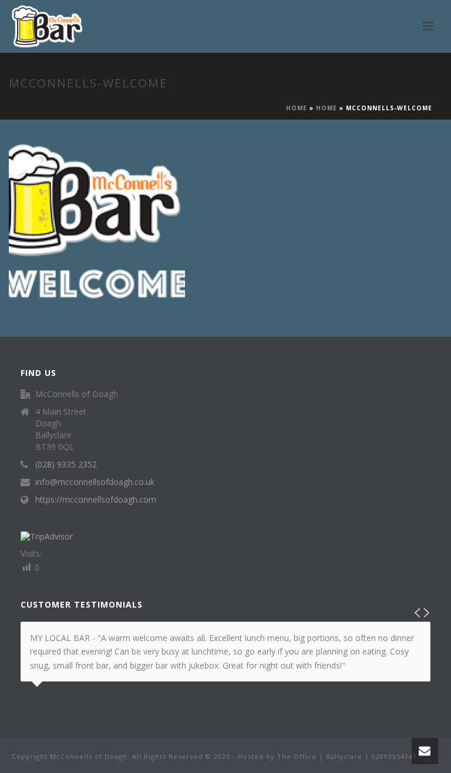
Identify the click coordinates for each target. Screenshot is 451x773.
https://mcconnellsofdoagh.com (95, 499)
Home (296, 108)
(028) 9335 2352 (66, 464)
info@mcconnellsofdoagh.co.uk (94, 482)
